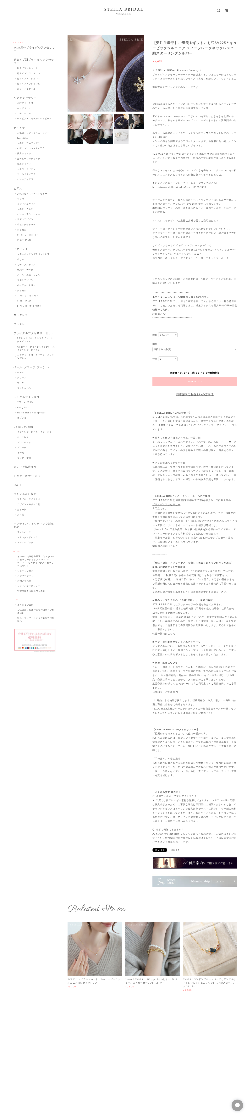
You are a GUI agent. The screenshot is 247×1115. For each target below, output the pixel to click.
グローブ (21, 377)
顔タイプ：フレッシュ (28, 83)
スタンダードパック (27, 537)
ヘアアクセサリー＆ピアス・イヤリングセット (35, 357)
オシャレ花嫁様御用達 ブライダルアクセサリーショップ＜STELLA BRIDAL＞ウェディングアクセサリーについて (36, 561)
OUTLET (19, 485)
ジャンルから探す (25, 494)
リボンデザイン (25, 219)
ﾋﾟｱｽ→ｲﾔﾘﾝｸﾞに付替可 (29, 306)
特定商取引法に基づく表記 (31, 590)
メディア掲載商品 (25, 467)
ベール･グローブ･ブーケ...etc (33, 367)
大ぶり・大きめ (25, 209)
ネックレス (21, 315)
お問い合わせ (24, 580)
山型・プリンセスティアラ (31, 148)
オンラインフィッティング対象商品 (34, 525)
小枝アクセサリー (26, 103)
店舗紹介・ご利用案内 (165, 692)
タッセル (21, 229)
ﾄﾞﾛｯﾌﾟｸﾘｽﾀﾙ (24, 240)
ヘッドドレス (24, 108)
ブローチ (21, 447)
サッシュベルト (25, 388)
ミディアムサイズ (26, 203)
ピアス (18, 188)
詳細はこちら (160, 313)
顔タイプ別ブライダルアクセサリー (34, 61)
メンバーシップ (25, 575)
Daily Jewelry (23, 426)
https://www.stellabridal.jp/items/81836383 (179, 187)
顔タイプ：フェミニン (28, 73)
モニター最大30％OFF (28, 476)
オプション (23, 417)
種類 (154, 335)
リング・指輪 (24, 457)
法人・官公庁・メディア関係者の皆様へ (35, 619)
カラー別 (21, 509)
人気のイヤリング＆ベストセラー (34, 254)
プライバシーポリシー (29, 585)
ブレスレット (22, 324)
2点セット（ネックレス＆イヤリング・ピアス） (35, 340)
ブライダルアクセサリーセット (34, 333)
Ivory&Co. (22, 138)
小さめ (20, 198)
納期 (154, 344)
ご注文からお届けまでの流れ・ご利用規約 (35, 611)
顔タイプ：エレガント (28, 78)
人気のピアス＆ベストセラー (32, 193)
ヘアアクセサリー (25, 98)
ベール (20, 372)
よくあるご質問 (25, 604)
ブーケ (20, 383)
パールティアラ (25, 179)
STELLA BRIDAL (26, 402)
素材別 (20, 514)
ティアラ (19, 127)
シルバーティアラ (26, 169)
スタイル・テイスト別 (28, 499)
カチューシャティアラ (28, 158)
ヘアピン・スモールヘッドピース (34, 118)
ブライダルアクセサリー (166, 504)
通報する (175, 850)
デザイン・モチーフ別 (28, 504)
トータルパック (25, 542)
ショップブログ (25, 570)
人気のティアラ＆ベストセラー (33, 132)
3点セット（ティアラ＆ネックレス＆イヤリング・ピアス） (36, 348)
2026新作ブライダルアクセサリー (34, 49)
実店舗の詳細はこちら (165, 546)
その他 (20, 452)
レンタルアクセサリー (28, 397)
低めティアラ (24, 164)
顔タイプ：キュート (27, 68)
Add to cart (195, 381)
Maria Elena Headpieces (31, 412)
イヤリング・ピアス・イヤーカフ (34, 432)
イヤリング (21, 249)
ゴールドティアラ (26, 174)
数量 (154, 359)
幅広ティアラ (24, 153)
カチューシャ (24, 113)
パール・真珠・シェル (28, 214)
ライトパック (24, 532)
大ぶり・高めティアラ (28, 143)
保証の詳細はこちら (163, 633)
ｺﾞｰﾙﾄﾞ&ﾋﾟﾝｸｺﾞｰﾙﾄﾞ (28, 235)
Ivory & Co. (23, 407)
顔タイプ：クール (26, 88)
